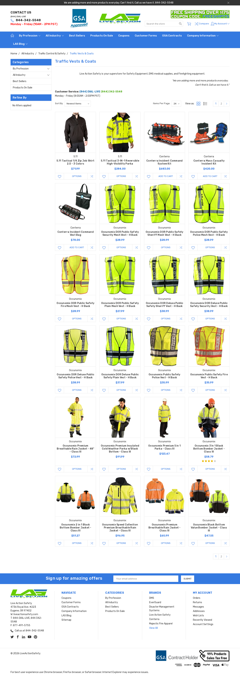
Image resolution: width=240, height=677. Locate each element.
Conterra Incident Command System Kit (164, 162)
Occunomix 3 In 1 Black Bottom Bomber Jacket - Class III (209, 448)
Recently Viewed (202, 619)
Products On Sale (101, 35)
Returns (197, 602)
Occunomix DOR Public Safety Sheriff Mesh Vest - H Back (164, 233)
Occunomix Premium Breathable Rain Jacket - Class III (164, 527)
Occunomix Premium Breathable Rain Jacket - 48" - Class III (75, 448)
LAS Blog (19, 43)
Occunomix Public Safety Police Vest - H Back (164, 376)
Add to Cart (165, 176)
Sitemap (66, 619)
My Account (220, 23)
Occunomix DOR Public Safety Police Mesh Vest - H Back (209, 233)
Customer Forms (146, 35)
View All (153, 627)
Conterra (154, 619)
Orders (196, 597)
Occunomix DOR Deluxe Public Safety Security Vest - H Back (209, 305)
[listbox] (78, 104)
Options (77, 176)
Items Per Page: (161, 103)
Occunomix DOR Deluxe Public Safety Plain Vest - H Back (120, 376)
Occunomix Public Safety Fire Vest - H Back (209, 376)
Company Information (201, 35)
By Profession (28, 35)
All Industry (53, 35)
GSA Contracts (172, 35)
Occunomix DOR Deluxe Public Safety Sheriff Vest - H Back (164, 305)
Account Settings (203, 624)
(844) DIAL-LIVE (18, 16)
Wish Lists (198, 615)
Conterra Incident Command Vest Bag (75, 233)
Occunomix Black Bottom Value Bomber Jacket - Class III (209, 527)
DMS (151, 597)
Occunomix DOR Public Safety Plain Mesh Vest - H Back (120, 305)
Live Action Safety (160, 614)
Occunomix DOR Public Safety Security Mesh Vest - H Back (120, 233)
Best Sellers (77, 35)
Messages (198, 606)
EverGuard (155, 602)
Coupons (123, 35)
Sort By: (59, 103)
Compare (203, 23)
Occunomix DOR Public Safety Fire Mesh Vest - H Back (75, 305)
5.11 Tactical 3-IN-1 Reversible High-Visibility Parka (120, 162)
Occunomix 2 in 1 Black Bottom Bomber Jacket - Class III (75, 527)
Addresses (199, 611)
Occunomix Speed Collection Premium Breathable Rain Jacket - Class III (120, 527)
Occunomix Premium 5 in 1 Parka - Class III (164, 447)
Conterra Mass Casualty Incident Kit (209, 162)
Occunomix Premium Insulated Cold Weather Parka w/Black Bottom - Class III (120, 448)
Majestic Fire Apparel (161, 623)
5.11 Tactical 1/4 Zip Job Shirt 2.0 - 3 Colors (75, 162)
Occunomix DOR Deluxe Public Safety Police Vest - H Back (75, 376)
